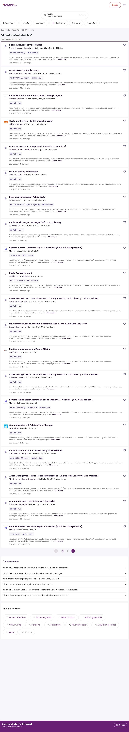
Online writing (15, 625)
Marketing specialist (93, 617)
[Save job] (124, 45)
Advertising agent (79, 625)
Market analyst (67, 617)
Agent (11, 632)
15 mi (81, 15)
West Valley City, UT (19, 30)
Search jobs (5, 30)
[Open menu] (124, 5)
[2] (73, 551)
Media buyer (56, 625)
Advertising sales (43, 617)
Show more (61, 59)
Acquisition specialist (107, 625)
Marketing (35, 625)
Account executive (17, 617)
